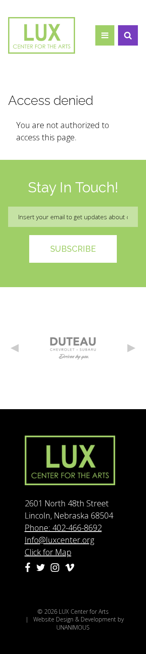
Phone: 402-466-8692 (63, 527)
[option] (73, 348)
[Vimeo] (70, 567)
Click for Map (48, 552)
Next (131, 348)
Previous (14, 348)
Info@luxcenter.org (59, 539)
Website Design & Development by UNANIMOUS (78, 623)
